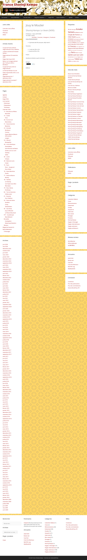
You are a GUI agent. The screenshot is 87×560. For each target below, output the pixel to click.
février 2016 (6, 387)
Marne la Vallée (72, 87)
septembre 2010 (7, 485)
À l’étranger (7, 231)
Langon (7, 138)
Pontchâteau (8, 146)
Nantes (69, 50)
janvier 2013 (6, 447)
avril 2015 (5, 404)
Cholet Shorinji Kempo (74, 79)
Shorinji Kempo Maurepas (75, 124)
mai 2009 (5, 508)
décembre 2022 (7, 277)
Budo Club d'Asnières (74, 74)
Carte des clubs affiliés (9, 28)
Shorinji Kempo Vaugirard (75, 133)
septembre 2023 (7, 271)
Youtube (40, 37)
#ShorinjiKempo (72, 243)
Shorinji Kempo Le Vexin (74, 118)
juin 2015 (5, 400)
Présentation (7, 105)
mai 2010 (5, 489)
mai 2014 (5, 425)
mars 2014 (5, 429)
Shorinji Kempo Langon (74, 114)
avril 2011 (5, 474)
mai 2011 (5, 472)
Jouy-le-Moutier (72, 44)
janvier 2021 (6, 302)
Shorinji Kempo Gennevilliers (75, 110)
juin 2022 (5, 284)
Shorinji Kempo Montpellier (75, 126)
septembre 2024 (7, 263)
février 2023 (6, 275)
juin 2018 (5, 342)
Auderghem (8, 221)
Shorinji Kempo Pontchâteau (75, 131)
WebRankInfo (71, 268)
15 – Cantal (7, 115)
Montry (7, 177)
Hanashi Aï (78, 42)
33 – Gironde (7, 128)
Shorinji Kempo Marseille (74, 122)
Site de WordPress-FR (73, 288)
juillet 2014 (6, 420)
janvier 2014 (6, 431)
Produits (70, 218)
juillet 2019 (6, 323)
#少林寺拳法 (71, 245)
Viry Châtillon (73, 61)
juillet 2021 (6, 294)
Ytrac (6, 118)
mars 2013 (5, 443)
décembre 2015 (7, 389)
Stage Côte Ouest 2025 (9, 59)
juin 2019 (5, 325)
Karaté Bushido (79, 44)
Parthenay (8, 190)
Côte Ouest (72, 37)
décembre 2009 (7, 499)
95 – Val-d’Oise (8, 208)
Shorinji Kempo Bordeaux (75, 96)
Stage (78, 57)
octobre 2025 (6, 250)
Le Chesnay (8, 181)
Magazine (70, 48)
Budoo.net (71, 260)
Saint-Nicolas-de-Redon (11, 148)
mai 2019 (5, 327)
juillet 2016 (6, 381)
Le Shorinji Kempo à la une (10, 70)
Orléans (7, 159)
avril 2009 (5, 510)
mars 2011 (5, 476)
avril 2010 (5, 491)
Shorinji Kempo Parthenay (75, 129)
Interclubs (70, 211)
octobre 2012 (6, 454)
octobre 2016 (6, 375)
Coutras (7, 132)
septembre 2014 (7, 418)
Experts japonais (77, 39)
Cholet (6, 163)
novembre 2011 (7, 466)
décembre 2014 (7, 412)
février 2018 (6, 348)
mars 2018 (5, 346)
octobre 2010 (6, 483)
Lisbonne (80, 46)
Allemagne (74, 29)
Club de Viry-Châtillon (74, 85)
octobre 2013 (6, 437)
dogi (77, 37)
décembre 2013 (7, 433)
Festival (81, 39)
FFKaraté (5, 32)
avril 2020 (5, 308)
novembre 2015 (7, 391)
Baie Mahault (8, 217)
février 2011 (6, 478)
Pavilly (7, 173)
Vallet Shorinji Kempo (74, 139)
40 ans (69, 29)
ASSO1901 (71, 258)
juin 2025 (5, 252)
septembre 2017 (7, 354)
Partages (70, 216)
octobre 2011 (6, 468)
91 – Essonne (7, 196)
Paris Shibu (8, 169)
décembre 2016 (7, 371)
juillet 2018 (6, 340)
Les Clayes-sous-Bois (10, 184)
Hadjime (26, 523)
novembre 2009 (7, 501)
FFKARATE (70, 42)
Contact (77, 17)
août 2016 (5, 379)
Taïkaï (76, 59)
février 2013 (6, 445)
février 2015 (6, 408)
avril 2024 (5, 265)
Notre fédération (15, 17)
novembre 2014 (7, 414)
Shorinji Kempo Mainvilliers (75, 120)
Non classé (71, 214)
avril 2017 (5, 362)
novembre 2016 (7, 373)
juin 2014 (5, 423)
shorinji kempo (71, 57)
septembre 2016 (7, 377)
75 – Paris (6, 165)
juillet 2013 (6, 439)
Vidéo (69, 61)
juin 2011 (5, 470)
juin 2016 (5, 383)
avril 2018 (5, 344)
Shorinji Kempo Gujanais (74, 112)
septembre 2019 (7, 319)
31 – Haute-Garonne (9, 124)
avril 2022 (5, 286)
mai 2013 (5, 441)
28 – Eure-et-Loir (8, 120)
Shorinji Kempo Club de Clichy (76, 102)
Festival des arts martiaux (74, 41)
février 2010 (6, 495)
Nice (72, 50)
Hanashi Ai (71, 209)
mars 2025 (5, 255)
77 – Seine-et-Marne (9, 175)
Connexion (71, 281)
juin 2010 (5, 487)
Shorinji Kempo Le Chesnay (75, 116)
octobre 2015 (6, 394)
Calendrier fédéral (73, 199)
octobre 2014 (6, 416)
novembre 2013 (7, 435)
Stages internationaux (74, 224)
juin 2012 (5, 458)
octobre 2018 (6, 335)
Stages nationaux (72, 226)
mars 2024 (5, 267)
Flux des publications (74, 283)
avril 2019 (5, 329)
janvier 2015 (6, 410)
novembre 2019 (7, 315)
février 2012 (6, 464)
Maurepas (8, 186)
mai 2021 (5, 298)
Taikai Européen (71, 59)
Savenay (7, 152)
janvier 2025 (6, 257)
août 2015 (5, 396)
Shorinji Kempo (72, 220)
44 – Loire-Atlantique (9, 144)
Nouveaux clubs (76, 50)
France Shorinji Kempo (20, 4)
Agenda (70, 17)
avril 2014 (5, 427)
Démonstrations (72, 203)
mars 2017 (5, 364)
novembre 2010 (7, 481)
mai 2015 (5, 402)
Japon (82, 42)
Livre (83, 46)
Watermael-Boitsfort (10, 223)
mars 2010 (5, 493)
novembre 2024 (7, 261)
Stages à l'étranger (73, 222)
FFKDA (74, 42)
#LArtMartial (71, 241)
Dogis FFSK (51, 17)
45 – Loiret (7, 157)
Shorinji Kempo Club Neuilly (75, 104)
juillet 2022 (6, 282)
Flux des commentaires (74, 286)
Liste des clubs (26, 17)
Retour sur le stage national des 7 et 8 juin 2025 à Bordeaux (10, 62)
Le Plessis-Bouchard (10, 213)
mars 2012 (5, 462)
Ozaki (69, 186)
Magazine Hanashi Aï (39, 17)
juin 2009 (5, 505)
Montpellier (8, 142)
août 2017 (5, 356)
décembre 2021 (7, 292)
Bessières (7, 126)
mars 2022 (5, 288)
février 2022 (6, 290)
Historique (7, 103)
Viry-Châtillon (8, 198)
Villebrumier (8, 194)
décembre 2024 (7, 259)
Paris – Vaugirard (9, 167)
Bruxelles (6, 219)
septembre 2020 (7, 306)
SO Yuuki (75, 57)
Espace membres (60, 17)
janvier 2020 (6, 311)
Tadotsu (81, 57)
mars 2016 (5, 385)
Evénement (71, 205)
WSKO (4, 34)
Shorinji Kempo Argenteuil (75, 94)
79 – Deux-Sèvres (8, 188)
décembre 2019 (7, 313)
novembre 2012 (7, 452)
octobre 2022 (6, 279)
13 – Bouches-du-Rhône (10, 111)
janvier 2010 (6, 497)
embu (79, 37)
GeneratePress (54, 558)
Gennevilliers (8, 206)
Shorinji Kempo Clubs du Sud (76, 106)
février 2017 (6, 367)
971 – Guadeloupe (9, 215)
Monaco (6, 225)
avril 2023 (5, 273)
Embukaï (70, 39)
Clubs (69, 201)
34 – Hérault (7, 140)
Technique (7, 107)
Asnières (7, 202)
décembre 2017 (7, 350)
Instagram (46, 37)
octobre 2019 (6, 317)
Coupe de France (74, 35)
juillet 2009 (6, 503)
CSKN (81, 34)
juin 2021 (5, 296)
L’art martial (4, 17)
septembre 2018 (7, 337)
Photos (76, 52)
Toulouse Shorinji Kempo (75, 135)
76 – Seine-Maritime (9, 171)
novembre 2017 (7, 352)
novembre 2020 (7, 304)
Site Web (34, 37)
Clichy (6, 204)
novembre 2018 (7, 333)
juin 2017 (5, 358)
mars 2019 (5, 331)
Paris (73, 52)
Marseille (7, 113)
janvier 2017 (6, 369)
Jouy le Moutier (9, 210)
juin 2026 (5, 244)
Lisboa (77, 46)
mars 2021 (5, 300)
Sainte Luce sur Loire (10, 150)
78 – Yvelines (7, 179)
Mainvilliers (8, 122)
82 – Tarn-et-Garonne (9, 192)
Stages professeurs (73, 228)
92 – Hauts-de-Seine (9, 200)
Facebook (52, 37)
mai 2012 (5, 460)
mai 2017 (5, 360)
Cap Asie (70, 262)
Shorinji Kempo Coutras (74, 108)
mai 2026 (5, 246)
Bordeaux (7, 130)
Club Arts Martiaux (73, 264)
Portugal (80, 52)
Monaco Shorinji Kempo (74, 89)
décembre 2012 (7, 449)
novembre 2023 (7, 269)
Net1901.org (71, 266)
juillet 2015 (6, 398)
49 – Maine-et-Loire (9, 161)
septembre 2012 (7, 456)
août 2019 (5, 321)
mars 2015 (5, 406)
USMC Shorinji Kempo (74, 137)
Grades (70, 207)
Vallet (6, 155)
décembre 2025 (7, 248)
